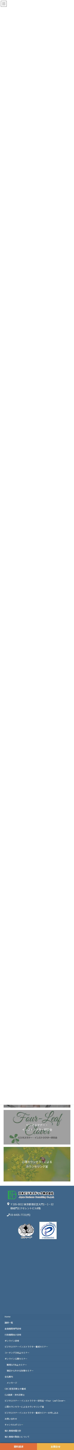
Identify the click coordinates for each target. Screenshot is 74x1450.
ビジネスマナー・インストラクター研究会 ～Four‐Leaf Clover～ (35, 1400)
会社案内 (9, 1376)
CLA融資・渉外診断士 (15, 1394)
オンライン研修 (12, 1340)
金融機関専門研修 (13, 1328)
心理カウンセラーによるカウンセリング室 (24, 1406)
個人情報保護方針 (13, 1430)
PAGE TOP (69, 1403)
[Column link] (37, 1127)
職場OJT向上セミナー (17, 1364)
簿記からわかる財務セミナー (20, 1370)
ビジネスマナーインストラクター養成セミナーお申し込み (31, 1412)
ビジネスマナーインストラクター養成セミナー (26, 1346)
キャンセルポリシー (14, 1424)
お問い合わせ (11, 1418)
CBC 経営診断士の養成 (15, 1388)
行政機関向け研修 (13, 1334)
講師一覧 (9, 1322)
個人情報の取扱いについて (17, 1436)
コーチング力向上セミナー (17, 1352)
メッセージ (12, 1382)
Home (7, 1316)
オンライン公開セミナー (16, 1358)
